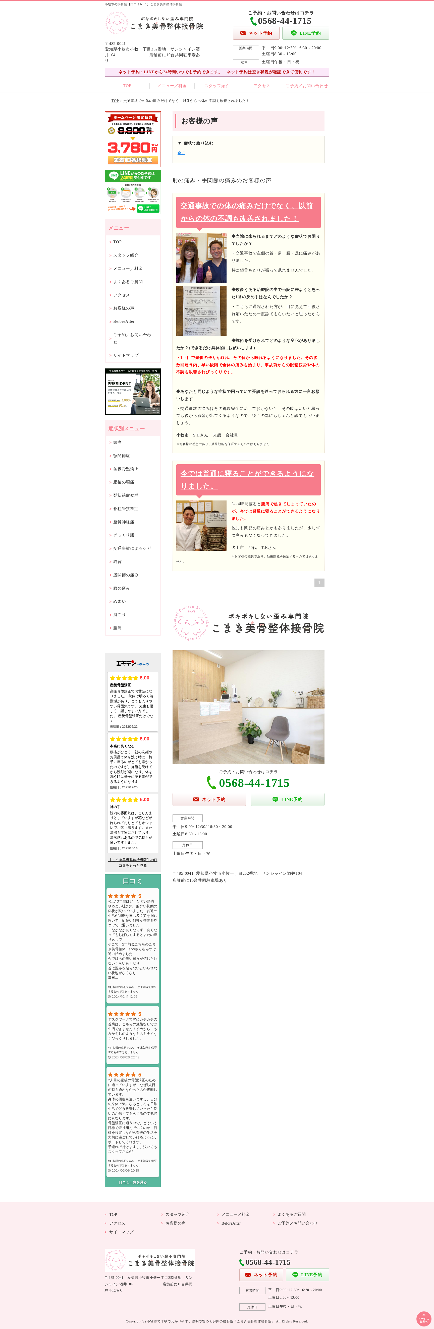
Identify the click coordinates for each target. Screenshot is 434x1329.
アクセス (261, 86)
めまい (119, 601)
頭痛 (117, 442)
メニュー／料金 (172, 86)
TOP (127, 86)
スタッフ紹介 (217, 86)
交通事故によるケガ (132, 548)
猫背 (117, 561)
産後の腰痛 (123, 482)
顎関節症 (121, 456)
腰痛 (117, 628)
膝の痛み (121, 588)
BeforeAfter (124, 321)
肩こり (119, 614)
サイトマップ (126, 355)
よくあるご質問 (128, 282)
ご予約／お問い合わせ (307, 86)
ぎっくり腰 (123, 535)
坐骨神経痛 (123, 522)
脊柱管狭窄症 (126, 509)
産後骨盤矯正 (126, 469)
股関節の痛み (126, 575)
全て (181, 153)
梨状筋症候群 (126, 495)
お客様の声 (123, 308)
